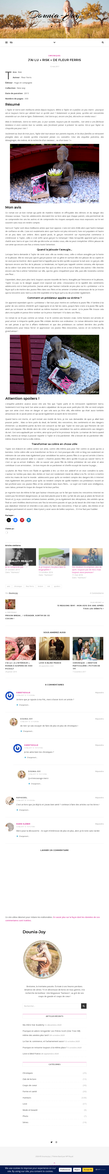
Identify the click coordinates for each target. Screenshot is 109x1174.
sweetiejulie (23, 692)
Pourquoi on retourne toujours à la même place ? (45, 1047)
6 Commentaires (97, 593)
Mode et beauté (30, 1110)
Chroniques (54, 56)
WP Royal (69, 1156)
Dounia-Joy (54, 14)
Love (25, 1103)
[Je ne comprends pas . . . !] (20, 557)
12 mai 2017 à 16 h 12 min (37, 774)
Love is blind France (50, 663)
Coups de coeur (30, 1085)
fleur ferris (30, 586)
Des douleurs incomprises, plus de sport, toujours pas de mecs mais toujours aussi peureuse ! (87, 570)
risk (48, 586)
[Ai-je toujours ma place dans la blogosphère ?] (54, 557)
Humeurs (27, 1097)
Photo (25, 1116)
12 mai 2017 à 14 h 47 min (33, 748)
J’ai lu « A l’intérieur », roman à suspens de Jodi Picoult (19, 666)
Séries (25, 1122)
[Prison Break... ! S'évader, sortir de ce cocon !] (10, 604)
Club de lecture (29, 1079)
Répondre (99, 692)
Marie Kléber (23, 824)
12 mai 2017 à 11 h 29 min (25, 695)
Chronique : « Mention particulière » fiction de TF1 (86, 666)
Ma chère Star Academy (33, 1024)
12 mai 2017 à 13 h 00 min (25, 800)
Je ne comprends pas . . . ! (16, 567)
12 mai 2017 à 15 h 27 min (25, 827)
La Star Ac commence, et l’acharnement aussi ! (44, 1041)
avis (8, 586)
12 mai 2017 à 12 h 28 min (29, 721)
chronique (18, 586)
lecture (40, 586)
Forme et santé (30, 1091)
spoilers (57, 586)
